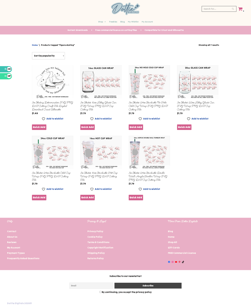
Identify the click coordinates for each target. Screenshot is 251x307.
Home (35, 45)
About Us (12, 236)
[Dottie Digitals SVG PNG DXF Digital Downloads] (125, 8)
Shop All (172, 242)
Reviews (11, 242)
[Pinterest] (179, 262)
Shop (100, 21)
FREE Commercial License (182, 252)
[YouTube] (176, 262)
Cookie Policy (95, 236)
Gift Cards (174, 247)
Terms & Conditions (98, 242)
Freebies (113, 21)
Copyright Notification (100, 247)
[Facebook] (169, 262)
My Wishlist (133, 21)
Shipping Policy (96, 252)
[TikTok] (183, 262)
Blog (122, 21)
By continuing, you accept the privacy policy (126, 292)
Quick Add (39, 127)
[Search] (233, 9)
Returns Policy (95, 258)
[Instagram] (172, 262)
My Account (147, 21)
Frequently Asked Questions (23, 258)
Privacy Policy (95, 231)
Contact (11, 231)
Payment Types (16, 252)
